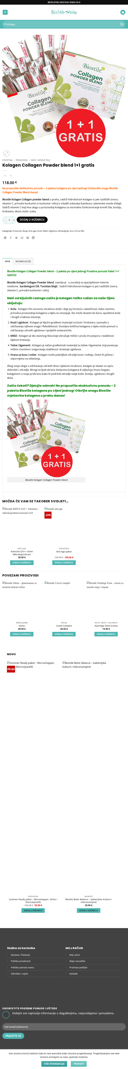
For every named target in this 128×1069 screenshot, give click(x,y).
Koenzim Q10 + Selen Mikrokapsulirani (22, 553)
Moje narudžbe (77, 961)
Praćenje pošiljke (78, 967)
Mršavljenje (63, 231)
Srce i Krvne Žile (40, 160)
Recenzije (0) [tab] (23, 261)
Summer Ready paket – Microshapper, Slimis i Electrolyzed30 (33, 901)
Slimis (22, 625)
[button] (5, 12)
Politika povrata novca (22, 967)
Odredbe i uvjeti (19, 973)
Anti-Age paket (64, 551)
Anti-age (32, 231)
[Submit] (122, 24)
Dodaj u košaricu (32, 219)
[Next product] (5, 175)
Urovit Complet (64, 625)
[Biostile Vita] (64, 12)
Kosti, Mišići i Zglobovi (47, 231)
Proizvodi (21, 160)
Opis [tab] (7, 261)
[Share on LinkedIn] (33, 237)
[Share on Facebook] (10, 237)
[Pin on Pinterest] (27, 237)
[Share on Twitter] (16, 237)
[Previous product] (10, 175)
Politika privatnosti (21, 961)
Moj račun (74, 954)
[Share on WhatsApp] (5, 237)
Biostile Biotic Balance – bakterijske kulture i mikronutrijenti (88, 901)
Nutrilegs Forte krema (106, 625)
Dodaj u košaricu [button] (21, 562)
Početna (7, 160)
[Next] (125, 611)
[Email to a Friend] (22, 237)
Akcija (25, 231)
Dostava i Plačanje (20, 954)
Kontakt (73, 973)
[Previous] (2, 611)
